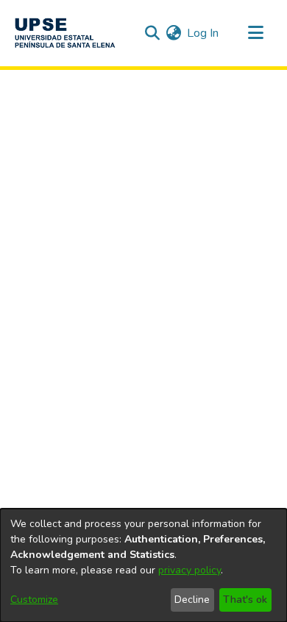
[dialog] (143, 565)
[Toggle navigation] (255, 33)
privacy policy (189, 570)
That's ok (245, 600)
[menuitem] (173, 33)
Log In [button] (203, 33)
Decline (192, 600)
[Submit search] (152, 33)
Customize (34, 600)
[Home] (64, 33)
